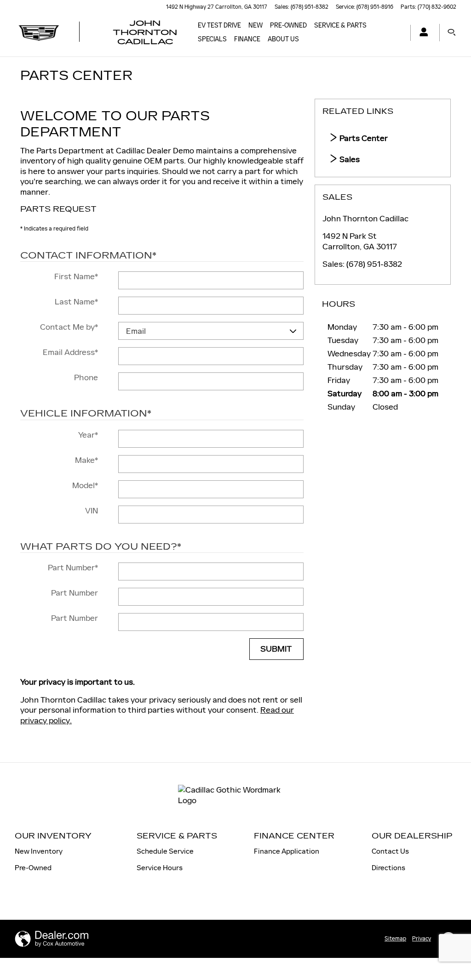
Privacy (421, 938)
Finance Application (286, 851)
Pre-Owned (288, 25)
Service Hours (160, 867)
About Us (283, 39)
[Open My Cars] (421, 33)
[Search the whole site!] (451, 32)
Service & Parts (340, 25)
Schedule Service (165, 851)
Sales (349, 159)
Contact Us (390, 851)
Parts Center (363, 138)
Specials (212, 39)
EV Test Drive (219, 25)
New (255, 25)
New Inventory (39, 851)
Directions (388, 867)
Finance (247, 39)
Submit (276, 649)
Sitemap (395, 938)
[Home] (39, 32)
